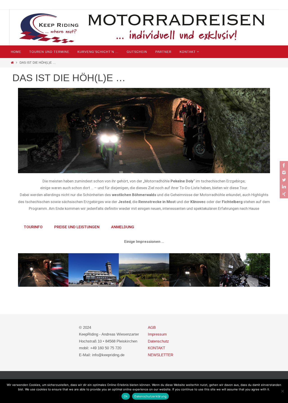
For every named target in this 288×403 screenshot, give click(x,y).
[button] (22, 271)
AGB (152, 327)
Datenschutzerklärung (150, 396)
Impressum (157, 334)
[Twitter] (283, 179)
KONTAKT (156, 348)
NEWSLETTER (160, 355)
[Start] (12, 62)
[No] (282, 391)
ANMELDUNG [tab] (122, 227)
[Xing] (283, 194)
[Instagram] (283, 172)
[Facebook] (283, 165)
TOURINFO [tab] (33, 227)
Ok (126, 396)
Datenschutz (158, 341)
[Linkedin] (283, 187)
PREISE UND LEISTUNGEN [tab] (76, 227)
